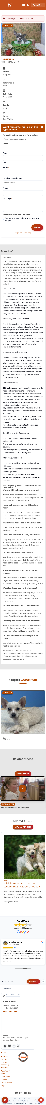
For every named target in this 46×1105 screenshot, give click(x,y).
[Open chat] (41, 1100)
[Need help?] (5, 1100)
